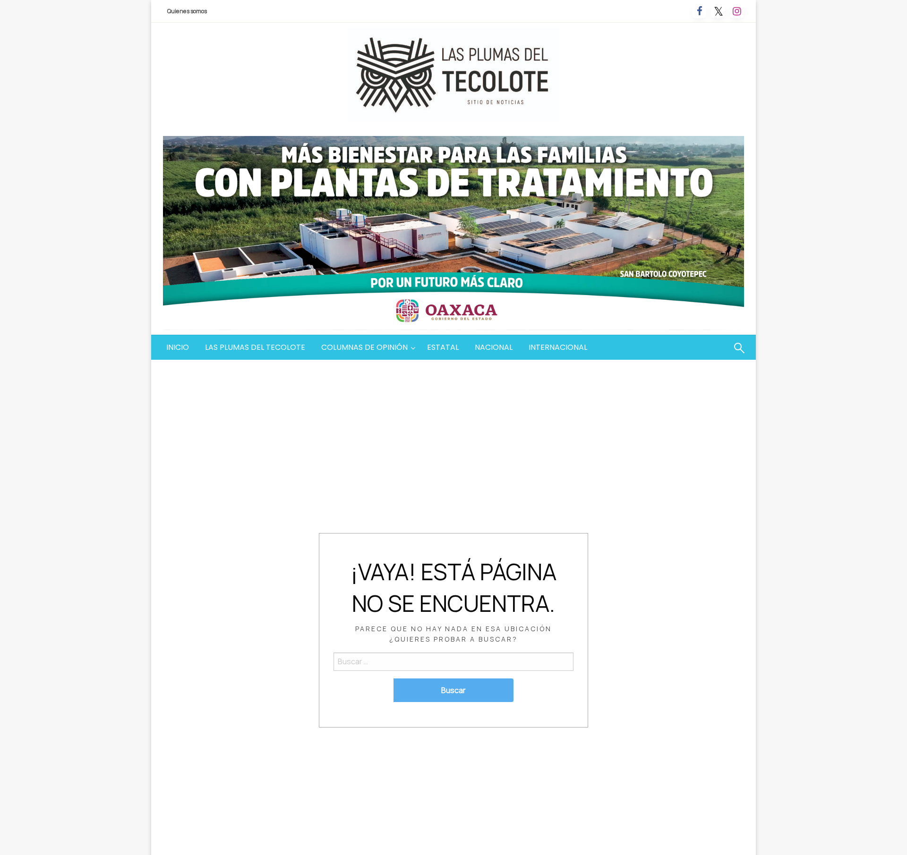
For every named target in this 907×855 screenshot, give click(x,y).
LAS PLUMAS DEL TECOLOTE (255, 347)
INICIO (177, 347)
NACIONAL (494, 347)
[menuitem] (177, 347)
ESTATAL (443, 347)
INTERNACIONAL (558, 347)
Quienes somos (187, 11)
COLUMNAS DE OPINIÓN (364, 347)
